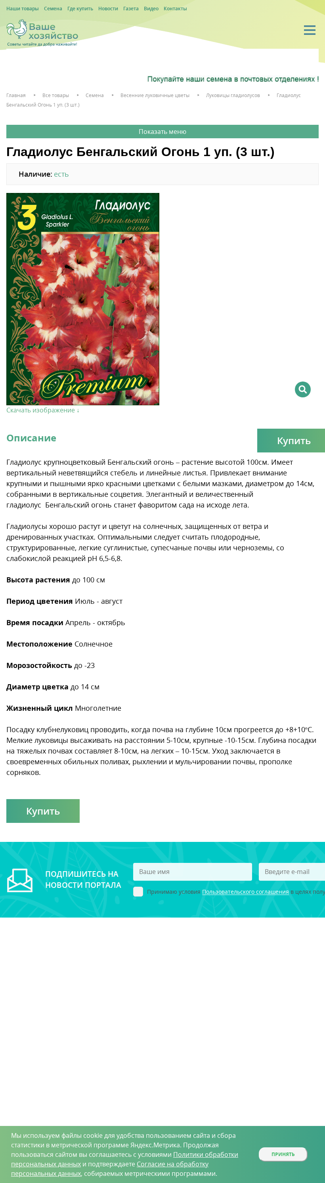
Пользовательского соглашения (245, 892)
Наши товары (22, 8)
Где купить (80, 8)
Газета (131, 8)
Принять (283, 1154)
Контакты (175, 8)
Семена (53, 8)
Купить (43, 810)
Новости (108, 8)
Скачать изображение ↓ (43, 410)
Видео (151, 8)
